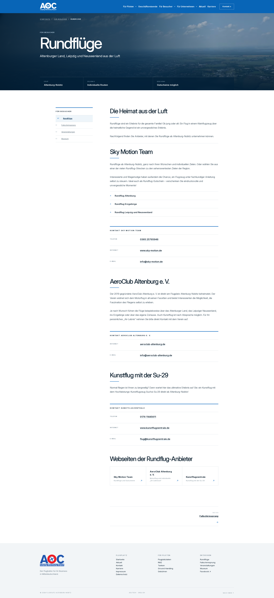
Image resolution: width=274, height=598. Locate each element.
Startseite (45, 19)
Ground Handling (165, 568)
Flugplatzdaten (164, 559)
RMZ (160, 562)
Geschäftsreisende (147, 6)
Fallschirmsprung (68, 125)
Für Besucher (166, 6)
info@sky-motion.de (151, 261)
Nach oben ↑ (228, 593)
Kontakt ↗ (226, 6)
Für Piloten (128, 6)
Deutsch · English (137, 592)
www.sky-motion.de (151, 250)
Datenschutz (121, 574)
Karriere (211, 6)
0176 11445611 (148, 416)
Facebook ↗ (205, 571)
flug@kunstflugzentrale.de (155, 439)
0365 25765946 (149, 239)
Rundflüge (67, 118)
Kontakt (119, 565)
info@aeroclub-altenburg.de (156, 355)
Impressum (121, 571)
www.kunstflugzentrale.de (154, 427)
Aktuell (202, 6)
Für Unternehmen (185, 6)
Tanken (161, 565)
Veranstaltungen (68, 132)
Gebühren (162, 571)
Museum (65, 139)
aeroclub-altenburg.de (152, 344)
